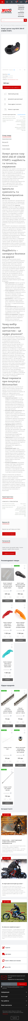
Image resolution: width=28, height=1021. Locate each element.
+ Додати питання (9, 553)
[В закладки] (12, 566)
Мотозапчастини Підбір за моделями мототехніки (15, 25)
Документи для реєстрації (15, 99)
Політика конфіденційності (13, 986)
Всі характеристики (21, 114)
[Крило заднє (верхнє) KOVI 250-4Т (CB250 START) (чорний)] (20, 574)
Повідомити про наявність (11, 87)
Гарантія (7, 947)
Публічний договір (13, 94)
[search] (25, 20)
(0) (14, 70)
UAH (21, 2)
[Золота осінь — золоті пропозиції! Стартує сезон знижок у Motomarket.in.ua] (14, 825)
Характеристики (6, 139)
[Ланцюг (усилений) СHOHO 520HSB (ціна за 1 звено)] (7, 699)
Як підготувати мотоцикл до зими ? (12, 883)
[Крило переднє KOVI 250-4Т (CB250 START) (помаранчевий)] (20, 613)
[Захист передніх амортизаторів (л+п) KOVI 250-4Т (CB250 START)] (7, 574)
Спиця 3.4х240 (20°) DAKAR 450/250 (7, 788)
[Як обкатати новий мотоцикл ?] (14, 912)
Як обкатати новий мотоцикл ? (11, 927)
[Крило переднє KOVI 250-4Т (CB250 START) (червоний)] (7, 613)
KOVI (9, 74)
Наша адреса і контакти (14, 104)
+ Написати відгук (9, 534)
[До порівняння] (12, 568)
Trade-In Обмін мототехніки (13, 960)
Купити (7, 601)
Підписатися (22, 984)
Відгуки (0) (5, 142)
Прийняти (14, 1018)
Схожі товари (6, 149)
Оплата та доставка (13, 109)
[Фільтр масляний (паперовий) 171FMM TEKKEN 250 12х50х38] (20, 738)
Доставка (8, 954)
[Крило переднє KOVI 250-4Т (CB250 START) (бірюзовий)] (7, 653)
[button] (11, 2)
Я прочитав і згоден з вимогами (13, 987)
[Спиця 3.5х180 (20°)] (7, 738)
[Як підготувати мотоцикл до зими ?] (14, 868)
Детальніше (5, 1013)
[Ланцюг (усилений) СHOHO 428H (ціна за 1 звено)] (20, 699)
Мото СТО (7, 967)
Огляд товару (6, 135)
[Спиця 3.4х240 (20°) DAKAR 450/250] (7, 778)
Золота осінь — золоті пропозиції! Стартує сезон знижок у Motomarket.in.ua (12, 841)
